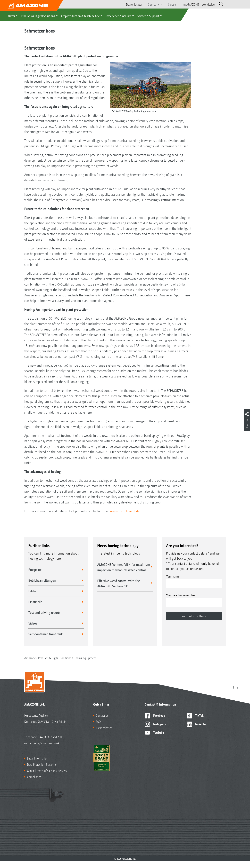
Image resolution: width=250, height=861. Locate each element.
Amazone (30, 657)
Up (235, 687)
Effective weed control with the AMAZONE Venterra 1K (118, 583)
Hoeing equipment (85, 657)
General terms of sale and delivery (47, 770)
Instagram (159, 723)
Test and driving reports (44, 612)
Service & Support (148, 15)
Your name (172, 576)
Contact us (102, 715)
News (11, 15)
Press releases (104, 727)
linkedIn (200, 723)
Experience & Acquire (118, 15)
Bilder (32, 591)
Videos (32, 623)
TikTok (199, 715)
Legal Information (37, 758)
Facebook (159, 715)
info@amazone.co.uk (46, 742)
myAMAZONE (190, 4)
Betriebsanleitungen (42, 580)
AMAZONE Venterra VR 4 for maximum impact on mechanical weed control (123, 567)
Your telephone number (180, 594)
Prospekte (34, 569)
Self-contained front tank (45, 634)
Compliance (34, 776)
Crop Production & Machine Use (80, 15)
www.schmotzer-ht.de (124, 511)
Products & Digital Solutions (38, 15)
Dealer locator (134, 4)
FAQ (98, 721)
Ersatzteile (35, 601)
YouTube (158, 732)
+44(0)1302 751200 (50, 736)
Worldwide (208, 4)
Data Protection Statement (42, 764)
